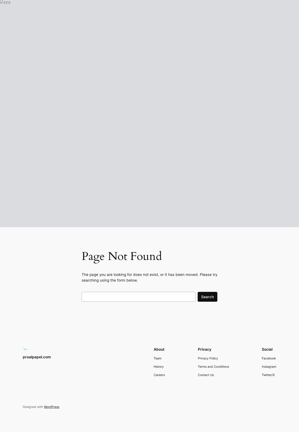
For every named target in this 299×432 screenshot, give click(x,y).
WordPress (51, 407)
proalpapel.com (37, 357)
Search (207, 297)
